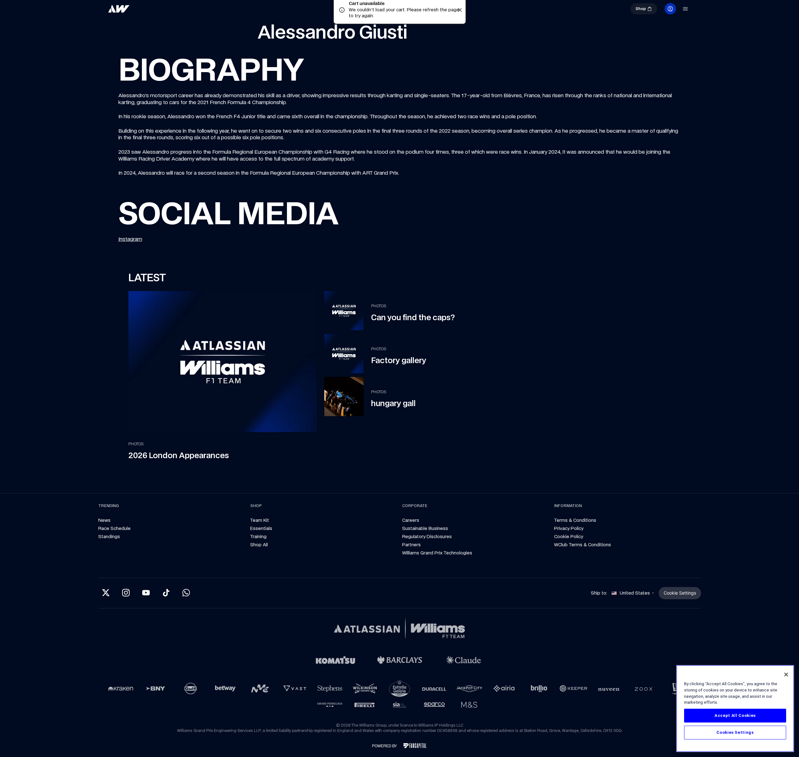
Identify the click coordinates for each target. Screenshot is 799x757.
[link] (139, 11)
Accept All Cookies (735, 715)
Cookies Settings (735, 732)
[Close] (786, 674)
